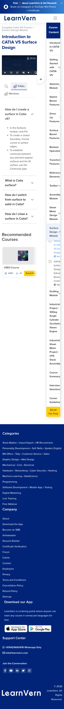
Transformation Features (55, 161)
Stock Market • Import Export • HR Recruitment (27, 442)
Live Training (9, 498)
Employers (8, 568)
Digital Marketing (11, 493)
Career (6, 557)
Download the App (12, 524)
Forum (5, 552)
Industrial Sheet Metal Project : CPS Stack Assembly (55, 352)
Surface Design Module (54, 232)
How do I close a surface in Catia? (16, 216)
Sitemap (6, 596)
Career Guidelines (55, 400)
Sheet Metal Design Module (54, 213)
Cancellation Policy (12, 585)
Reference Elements (55, 174)
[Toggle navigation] (55, 18)
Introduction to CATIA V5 (55, 46)
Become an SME (11, 529)
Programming (9, 481)
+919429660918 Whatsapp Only (23, 647)
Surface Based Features (54, 134)
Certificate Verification (14, 546)
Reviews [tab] (14, 93)
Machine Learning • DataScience (20, 476)
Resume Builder (11, 541)
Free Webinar (9, 504)
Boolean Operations (55, 149)
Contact (6, 563)
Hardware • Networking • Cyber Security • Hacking (29, 470)
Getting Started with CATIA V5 (54, 67)
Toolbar (54, 185)
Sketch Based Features (54, 100)
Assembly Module (55, 196)
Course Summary (55, 374)
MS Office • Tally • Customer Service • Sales (25, 453)
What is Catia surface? (14, 183)
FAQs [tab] (21, 86)
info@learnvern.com (16, 652)
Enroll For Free (33, 273)
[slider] (29, 72)
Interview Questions (55, 387)
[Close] (61, 3)
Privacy (6, 574)
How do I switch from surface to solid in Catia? (16, 199)
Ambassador (9, 535)
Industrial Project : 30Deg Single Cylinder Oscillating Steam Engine (55, 318)
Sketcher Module (54, 86)
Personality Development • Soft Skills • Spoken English (32, 448)
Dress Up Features (54, 117)
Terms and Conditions (14, 580)
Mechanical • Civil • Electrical (18, 465)
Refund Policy (10, 591)
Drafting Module (54, 293)
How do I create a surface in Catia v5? (17, 114)
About (5, 518)
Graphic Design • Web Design (18, 459)
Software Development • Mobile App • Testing (27, 487)
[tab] (6, 86)
